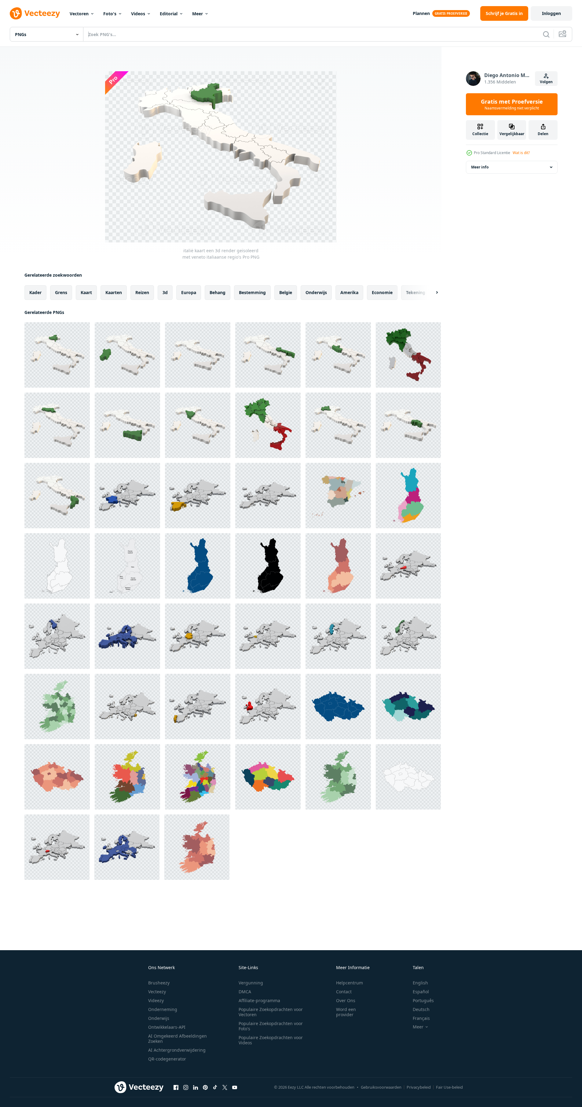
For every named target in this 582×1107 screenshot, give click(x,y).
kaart (86, 292)
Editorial (169, 14)
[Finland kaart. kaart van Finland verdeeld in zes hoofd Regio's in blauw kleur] (197, 566)
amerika (349, 292)
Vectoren (79, 14)
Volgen (546, 81)
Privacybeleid (419, 1087)
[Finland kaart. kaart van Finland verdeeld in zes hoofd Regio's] (408, 495)
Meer (197, 14)
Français (421, 1018)
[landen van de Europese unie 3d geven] (127, 636)
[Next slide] (431, 292)
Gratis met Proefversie (512, 104)
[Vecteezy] (35, 13)
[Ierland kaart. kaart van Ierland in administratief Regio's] (57, 706)
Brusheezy (159, 983)
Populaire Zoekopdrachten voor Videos (271, 1040)
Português (423, 1000)
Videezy (156, 1000)
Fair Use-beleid (449, 1087)
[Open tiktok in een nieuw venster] (215, 1087)
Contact (344, 991)
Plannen (421, 13)
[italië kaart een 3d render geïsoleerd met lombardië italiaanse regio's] (338, 425)
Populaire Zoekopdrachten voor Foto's (271, 1025)
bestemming (252, 292)
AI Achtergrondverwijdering (177, 1050)
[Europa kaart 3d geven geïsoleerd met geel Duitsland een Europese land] (197, 636)
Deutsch (421, 1009)
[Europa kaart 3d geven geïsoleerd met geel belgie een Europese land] (268, 636)
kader (35, 292)
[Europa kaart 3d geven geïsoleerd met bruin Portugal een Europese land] (197, 706)
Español (421, 991)
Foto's (109, 14)
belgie (285, 292)
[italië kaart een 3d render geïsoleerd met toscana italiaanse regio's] (197, 425)
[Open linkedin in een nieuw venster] (195, 1087)
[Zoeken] (546, 34)
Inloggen (551, 13)
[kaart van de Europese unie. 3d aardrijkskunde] (126, 847)
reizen (142, 292)
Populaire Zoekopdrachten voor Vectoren (271, 1011)
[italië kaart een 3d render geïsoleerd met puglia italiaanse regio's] (268, 355)
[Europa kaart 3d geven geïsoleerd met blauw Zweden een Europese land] (338, 636)
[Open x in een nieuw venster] (224, 1087)
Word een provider (346, 1011)
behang (217, 292)
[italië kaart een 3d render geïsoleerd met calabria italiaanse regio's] (57, 495)
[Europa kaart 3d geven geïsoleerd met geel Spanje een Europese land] (197, 495)
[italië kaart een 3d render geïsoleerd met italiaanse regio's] (197, 355)
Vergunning (251, 983)
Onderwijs (158, 1018)
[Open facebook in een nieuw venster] (176, 1087)
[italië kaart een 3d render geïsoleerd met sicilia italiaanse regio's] (127, 425)
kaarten (113, 292)
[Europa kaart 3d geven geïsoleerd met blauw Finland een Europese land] (57, 636)
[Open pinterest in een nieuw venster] (205, 1087)
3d (165, 292)
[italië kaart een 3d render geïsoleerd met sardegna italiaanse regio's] (127, 355)
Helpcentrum (349, 983)
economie (382, 292)
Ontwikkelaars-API (166, 1027)
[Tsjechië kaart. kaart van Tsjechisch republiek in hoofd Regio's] (408, 706)
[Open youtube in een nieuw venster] (234, 1087)
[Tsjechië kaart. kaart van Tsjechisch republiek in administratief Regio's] (57, 777)
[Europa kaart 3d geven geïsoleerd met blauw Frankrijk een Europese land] (127, 495)
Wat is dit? (521, 152)
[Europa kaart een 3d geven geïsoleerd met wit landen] (268, 495)
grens (61, 292)
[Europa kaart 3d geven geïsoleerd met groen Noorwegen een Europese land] (408, 636)
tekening (415, 292)
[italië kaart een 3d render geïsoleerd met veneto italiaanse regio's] (57, 355)
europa (188, 292)
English (420, 983)
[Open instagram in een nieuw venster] (185, 1087)
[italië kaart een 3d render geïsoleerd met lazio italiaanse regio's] (338, 355)
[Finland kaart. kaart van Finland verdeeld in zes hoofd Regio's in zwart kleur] (268, 566)
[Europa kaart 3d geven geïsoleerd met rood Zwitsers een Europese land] (57, 847)
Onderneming (162, 1009)
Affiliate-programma (259, 1000)
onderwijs (316, 292)
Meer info (480, 167)
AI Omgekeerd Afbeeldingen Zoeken (177, 1038)
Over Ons (345, 1000)
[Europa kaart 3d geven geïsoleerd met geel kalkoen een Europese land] (127, 706)
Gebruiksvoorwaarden (381, 1087)
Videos (138, 14)
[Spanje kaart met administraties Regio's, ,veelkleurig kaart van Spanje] (338, 495)
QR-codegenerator (167, 1059)
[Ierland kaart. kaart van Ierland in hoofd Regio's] (127, 777)
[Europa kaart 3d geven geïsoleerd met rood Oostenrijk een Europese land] (408, 566)
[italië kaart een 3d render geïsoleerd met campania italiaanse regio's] (408, 425)
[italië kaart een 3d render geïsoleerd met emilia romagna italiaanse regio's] (57, 425)
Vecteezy (157, 991)
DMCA (245, 991)
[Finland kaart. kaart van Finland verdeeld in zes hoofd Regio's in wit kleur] (57, 566)
